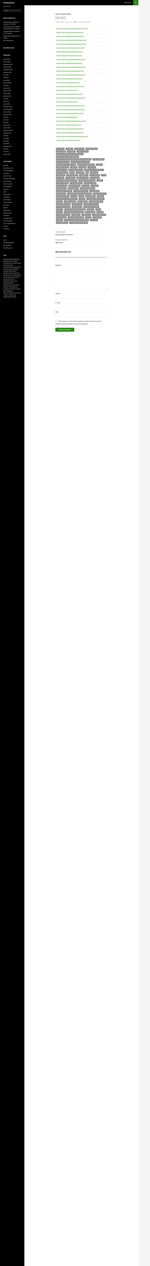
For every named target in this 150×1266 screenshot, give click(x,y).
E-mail (58, 303)
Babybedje (71, 151)
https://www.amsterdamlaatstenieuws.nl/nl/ (71, 44)
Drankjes (94, 172)
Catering (83, 167)
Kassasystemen (7, 186)
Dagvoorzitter (62, 172)
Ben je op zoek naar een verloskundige (70, 154)
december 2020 (7, 130)
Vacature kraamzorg (76, 217)
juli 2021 (5, 117)
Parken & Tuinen (70, 201)
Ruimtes (59, 209)
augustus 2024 (7, 72)
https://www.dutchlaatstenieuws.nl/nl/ (69, 78)
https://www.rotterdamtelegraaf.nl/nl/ (69, 63)
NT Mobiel (6, 197)
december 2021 (7, 106)
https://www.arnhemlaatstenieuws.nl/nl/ (70, 129)
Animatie (69, 148)
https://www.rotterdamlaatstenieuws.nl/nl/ (71, 59)
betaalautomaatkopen (86, 164)
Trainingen (76, 214)
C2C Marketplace (8, 170)
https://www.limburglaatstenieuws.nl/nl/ (70, 71)
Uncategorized (65, 14)
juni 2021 (6, 120)
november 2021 (8, 109)
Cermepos (6, 173)
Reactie (58, 265)
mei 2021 (6, 122)
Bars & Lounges (83, 151)
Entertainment (72, 175)
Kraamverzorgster (81, 191)
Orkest (59, 201)
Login (4, 240)
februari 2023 (7, 91)
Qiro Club (6, 205)
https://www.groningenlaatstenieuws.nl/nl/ (70, 75)
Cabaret (74, 167)
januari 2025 (7, 62)
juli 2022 (5, 98)
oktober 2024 (7, 67)
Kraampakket (73, 188)
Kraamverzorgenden (64, 191)
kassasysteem (61, 185)
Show (98, 209)
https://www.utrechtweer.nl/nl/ (67, 90)
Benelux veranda (8, 168)
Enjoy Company (7, 184)
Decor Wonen (7, 181)
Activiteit (60, 148)
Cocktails (92, 167)
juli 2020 (5, 135)
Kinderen (95, 185)
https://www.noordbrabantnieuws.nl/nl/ (70, 32)
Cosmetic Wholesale (9, 178)
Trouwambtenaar (99, 214)
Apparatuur (80, 148)
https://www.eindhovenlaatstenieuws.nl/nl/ (71, 67)
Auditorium (61, 151)
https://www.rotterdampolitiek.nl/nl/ (68, 125)
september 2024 (8, 69)
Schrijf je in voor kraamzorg (75, 209)
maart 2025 (6, 59)
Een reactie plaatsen (83, 22)
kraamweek (95, 191)
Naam (58, 293)
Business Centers (62, 167)
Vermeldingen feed (8, 242)
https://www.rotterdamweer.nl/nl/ (68, 82)
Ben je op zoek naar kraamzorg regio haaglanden (74, 159)
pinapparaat (83, 201)
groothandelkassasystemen (67, 180)
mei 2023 (6, 85)
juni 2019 (6, 151)
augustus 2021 (7, 114)
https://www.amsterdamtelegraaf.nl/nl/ (69, 51)
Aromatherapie (92, 148)
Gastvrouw (70, 177)
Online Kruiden (7, 202)
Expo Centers (94, 175)
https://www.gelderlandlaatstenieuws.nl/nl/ (71, 121)
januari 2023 (7, 93)
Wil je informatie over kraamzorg (76, 220)
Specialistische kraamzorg (74, 212)
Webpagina (97, 217)
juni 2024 (6, 75)
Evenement (83, 175)
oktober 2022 (7, 96)
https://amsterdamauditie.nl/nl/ (67, 117)
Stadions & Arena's (63, 214)
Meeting (100, 196)
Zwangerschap (62, 222)
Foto (104, 175)
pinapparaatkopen (63, 204)
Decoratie (80, 172)
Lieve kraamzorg (63, 196)
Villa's (88, 217)
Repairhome (6, 210)
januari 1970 (7, 154)
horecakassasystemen (87, 180)
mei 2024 (6, 77)
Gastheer (60, 177)
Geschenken (95, 177)
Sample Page (128, 2)
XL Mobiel (6, 229)
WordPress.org (7, 248)
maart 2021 (6, 125)
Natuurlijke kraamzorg (96, 199)
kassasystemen (75, 185)
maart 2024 (6, 80)
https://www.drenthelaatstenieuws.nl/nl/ (70, 132)
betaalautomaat (63, 162)
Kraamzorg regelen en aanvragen (79, 193)
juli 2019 (5, 149)
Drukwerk (60, 175)
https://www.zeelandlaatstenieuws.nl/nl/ (70, 36)
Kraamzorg (61, 193)
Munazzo (6, 189)
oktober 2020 (7, 133)
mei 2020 (6, 141)
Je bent (100, 180)
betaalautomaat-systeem (80, 162)
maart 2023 (6, 88)
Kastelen (86, 185)
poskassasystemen (63, 207)
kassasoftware (90, 183)
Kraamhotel (61, 188)
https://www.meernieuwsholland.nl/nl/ (69, 94)
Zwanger (94, 220)
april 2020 (6, 143)
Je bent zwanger (62, 183)
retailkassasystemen (91, 207)
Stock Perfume (7, 213)
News (57, 14)
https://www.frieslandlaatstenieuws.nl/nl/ (70, 105)
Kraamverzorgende (87, 188)
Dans (72, 172)
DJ (87, 172)
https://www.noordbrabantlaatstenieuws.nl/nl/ (72, 136)
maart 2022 (6, 104)
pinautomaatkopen (91, 204)
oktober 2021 (7, 112)
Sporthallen (90, 212)
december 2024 (7, 64)
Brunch (99, 164)
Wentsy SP (61, 241)
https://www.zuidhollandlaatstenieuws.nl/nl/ (71, 40)
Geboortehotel (83, 177)
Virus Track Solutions (9, 223)
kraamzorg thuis (100, 193)
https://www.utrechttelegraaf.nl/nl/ (68, 140)
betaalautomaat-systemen (66, 164)
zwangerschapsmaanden (78, 222)
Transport (86, 214)
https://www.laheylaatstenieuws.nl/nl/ (69, 55)
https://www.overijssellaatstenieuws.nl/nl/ (70, 48)
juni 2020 (6, 138)
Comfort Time (61, 170)
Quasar (5, 207)
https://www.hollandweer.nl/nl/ (67, 102)
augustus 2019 (7, 146)
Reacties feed (7, 245)
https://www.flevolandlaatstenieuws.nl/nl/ (70, 109)
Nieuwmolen (7, 194)
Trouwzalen (61, 217)
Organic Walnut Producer (64, 233)
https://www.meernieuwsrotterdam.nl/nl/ (70, 86)
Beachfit (5, 165)
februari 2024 (7, 83)
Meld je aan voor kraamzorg (67, 199)
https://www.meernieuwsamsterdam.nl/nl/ (70, 98)
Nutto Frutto (7, 200)
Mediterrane (91, 196)
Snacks (59, 212)
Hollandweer (9, 2)
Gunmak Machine (8, 40)
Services (90, 209)
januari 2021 (7, 128)
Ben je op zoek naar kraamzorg (67, 156)
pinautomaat (77, 204)
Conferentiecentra (75, 170)
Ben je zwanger (99, 159)
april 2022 (6, 101)
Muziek (82, 199)
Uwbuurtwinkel (7, 221)
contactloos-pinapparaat (94, 170)
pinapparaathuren (96, 201)
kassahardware (76, 183)
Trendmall (6, 215)
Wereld (59, 220)
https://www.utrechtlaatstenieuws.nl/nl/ (70, 113)
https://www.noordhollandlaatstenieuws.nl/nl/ (72, 28)
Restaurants (77, 207)
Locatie (74, 196)
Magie (81, 196)
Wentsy (5, 226)
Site (56, 312)
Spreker (100, 212)
